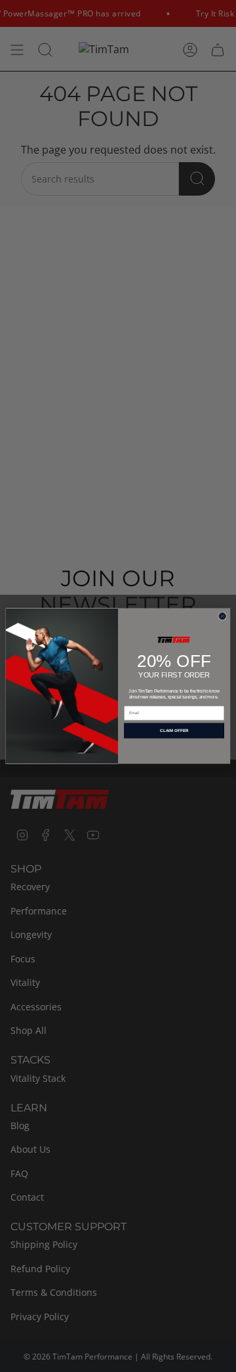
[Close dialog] (222, 616)
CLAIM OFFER (174, 731)
